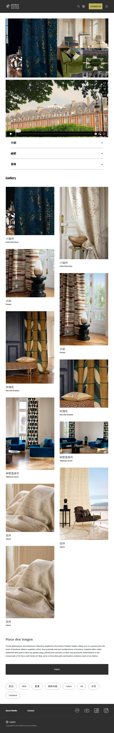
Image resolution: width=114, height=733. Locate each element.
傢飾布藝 (52, 686)
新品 (11, 686)
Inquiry (57, 669)
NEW (24, 686)
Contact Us (95, 6)
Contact (30, 710)
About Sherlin (11, 710)
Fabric (69, 686)
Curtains (13, 695)
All (81, 686)
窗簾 (37, 686)
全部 (93, 686)
